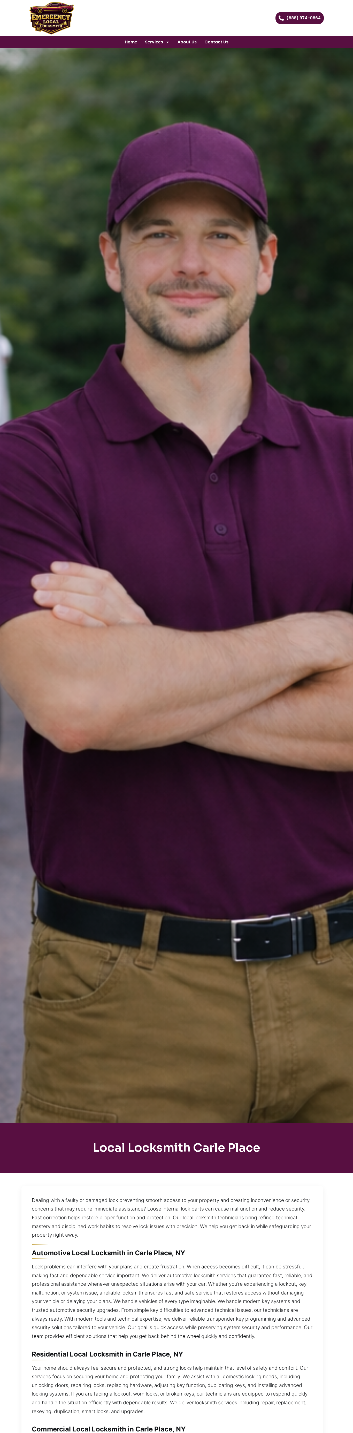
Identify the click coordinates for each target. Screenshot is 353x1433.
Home (131, 42)
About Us (187, 42)
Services (154, 42)
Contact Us (216, 42)
